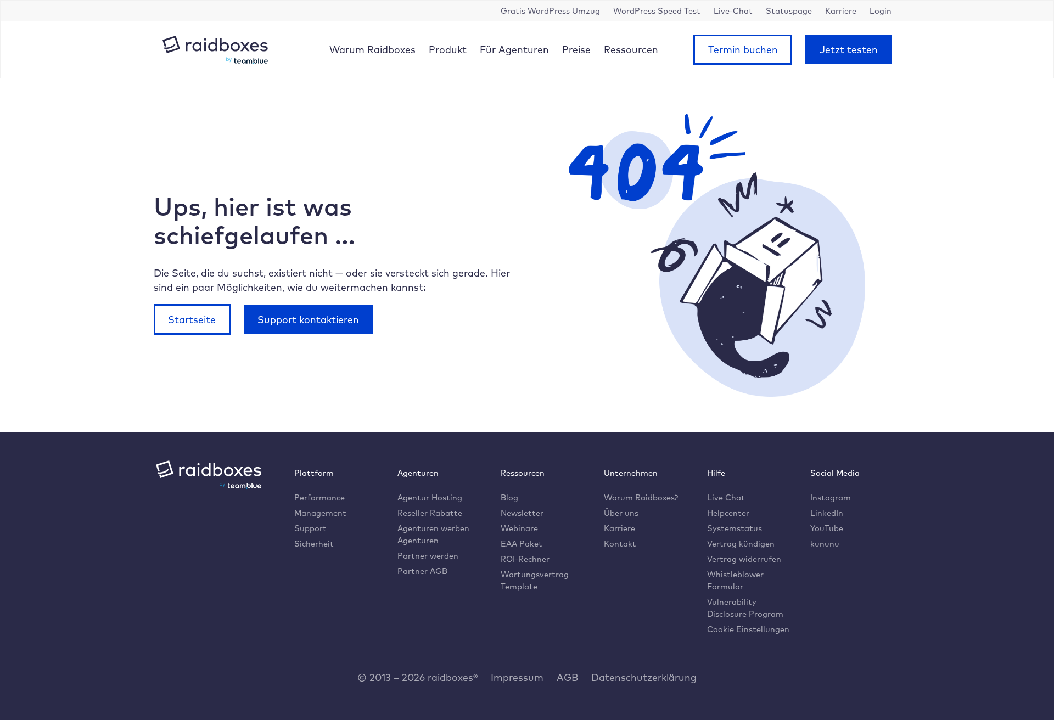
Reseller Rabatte (429, 513)
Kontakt (620, 543)
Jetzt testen (849, 49)
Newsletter (522, 513)
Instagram (830, 497)
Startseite (192, 319)
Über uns (621, 513)
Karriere (619, 528)
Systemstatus (734, 528)
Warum (372, 49)
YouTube (826, 528)
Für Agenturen (514, 49)
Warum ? (641, 497)
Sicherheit (314, 543)
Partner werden (427, 555)
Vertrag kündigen (741, 543)
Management (320, 513)
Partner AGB (422, 571)
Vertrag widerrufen (744, 559)
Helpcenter (728, 513)
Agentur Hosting (429, 497)
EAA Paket (521, 543)
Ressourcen (631, 49)
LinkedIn (826, 513)
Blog (509, 497)
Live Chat (726, 497)
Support (310, 528)
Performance (319, 497)
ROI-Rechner (525, 559)
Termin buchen (743, 49)
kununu (824, 543)
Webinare (519, 528)
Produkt (448, 49)
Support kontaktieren (308, 319)
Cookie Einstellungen (748, 629)
